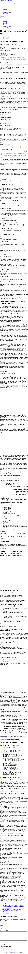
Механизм (5, 9)
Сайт (1, 928)
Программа (6, 10)
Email (2, 925)
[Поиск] (15, 4)
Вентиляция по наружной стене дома (12, 909)
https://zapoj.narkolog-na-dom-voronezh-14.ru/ (14, 952)
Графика (5, 6)
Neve (1, 949)
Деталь (5, 8)
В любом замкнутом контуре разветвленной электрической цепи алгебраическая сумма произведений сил (13, 907)
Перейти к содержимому (6, 0)
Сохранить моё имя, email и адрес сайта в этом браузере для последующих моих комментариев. (12, 943)
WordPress (11, 949)
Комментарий (4, 930)
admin (7, 37)
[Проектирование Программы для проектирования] (2, 2)
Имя (1, 923)
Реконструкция (7, 12)
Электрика (5, 13)
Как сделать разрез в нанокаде (10, 910)
